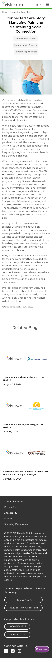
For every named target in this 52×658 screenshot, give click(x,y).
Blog (4, 12)
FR (36, 4)
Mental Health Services (25, 45)
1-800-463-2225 (17, 626)
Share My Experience (16, 524)
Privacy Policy (12, 507)
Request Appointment (23, 607)
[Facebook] (13, 651)
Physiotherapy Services (26, 52)
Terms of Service (13, 502)
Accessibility (10, 513)
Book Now (42, 649)
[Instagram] (20, 651)
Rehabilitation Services (25, 38)
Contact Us (17, 634)
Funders (9, 519)
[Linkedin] (6, 651)
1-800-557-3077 (23, 599)
